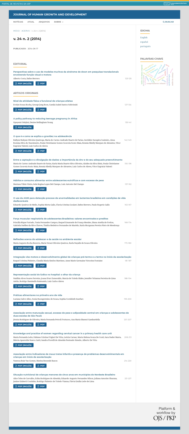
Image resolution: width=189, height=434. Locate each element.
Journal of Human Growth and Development (50, 14)
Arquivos (44, 22)
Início (16, 31)
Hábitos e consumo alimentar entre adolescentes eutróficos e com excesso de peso (58, 180)
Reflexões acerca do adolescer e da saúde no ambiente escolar (47, 239)
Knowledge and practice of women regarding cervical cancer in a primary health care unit (62, 333)
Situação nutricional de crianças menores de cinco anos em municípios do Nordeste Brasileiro (64, 374)
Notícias (18, 22)
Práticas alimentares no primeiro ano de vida (37, 295)
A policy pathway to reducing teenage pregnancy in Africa (45, 118)
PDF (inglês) (24, 83)
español (144, 41)
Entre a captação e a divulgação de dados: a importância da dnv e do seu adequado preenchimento (67, 160)
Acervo (26, 31)
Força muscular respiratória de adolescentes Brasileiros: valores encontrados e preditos (60, 218)
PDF (42, 83)
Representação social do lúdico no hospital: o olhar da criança (46, 274)
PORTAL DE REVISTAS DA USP (16, 4)
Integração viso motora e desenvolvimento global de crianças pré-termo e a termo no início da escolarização (72, 257)
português (145, 46)
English (144, 37)
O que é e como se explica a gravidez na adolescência (42, 136)
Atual (30, 22)
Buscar (169, 22)
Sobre (58, 22)
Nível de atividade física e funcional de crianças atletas (43, 101)
